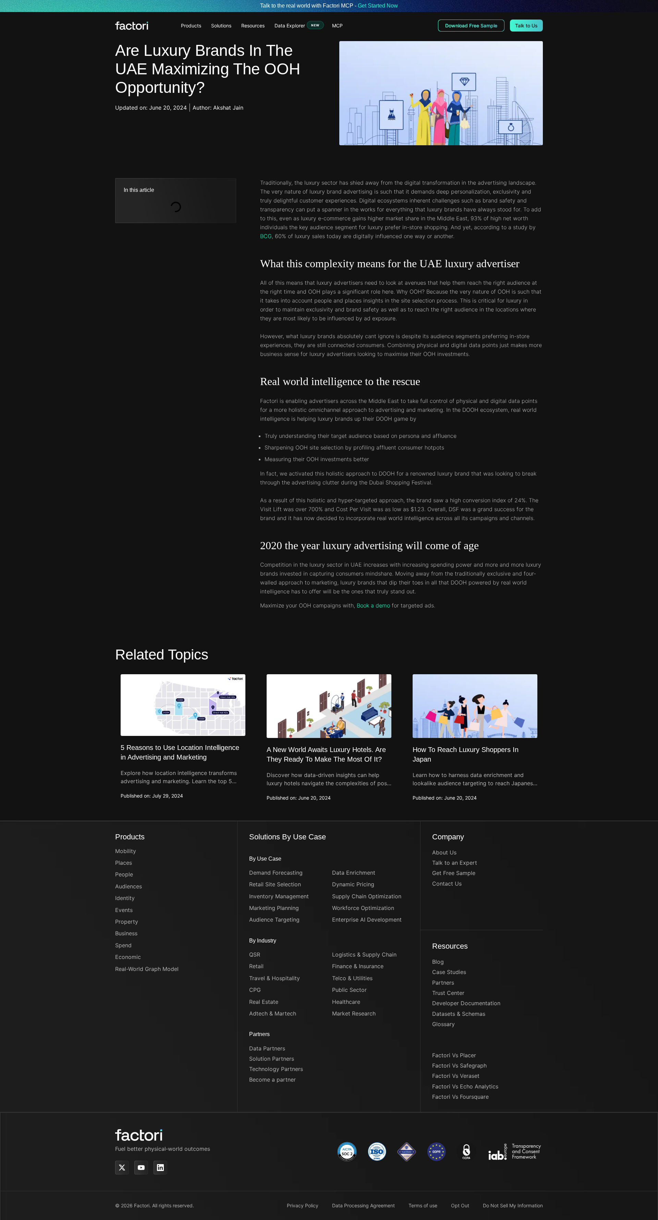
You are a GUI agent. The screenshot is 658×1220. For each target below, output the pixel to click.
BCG (266, 236)
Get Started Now (378, 6)
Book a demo (373, 605)
